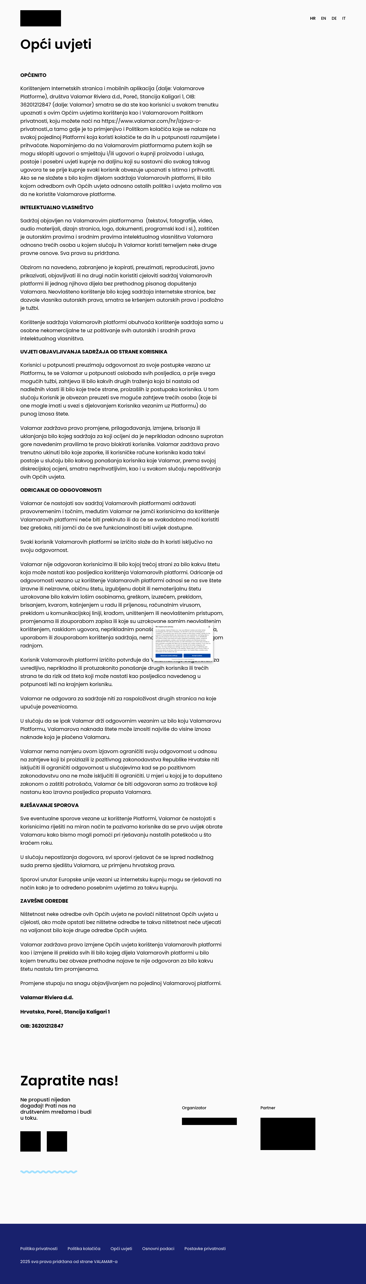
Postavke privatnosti (205, 1248)
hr (313, 18)
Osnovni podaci (158, 1248)
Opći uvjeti (121, 1248)
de (334, 18)
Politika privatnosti (38, 1248)
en (323, 18)
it (344, 18)
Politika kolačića (84, 1248)
